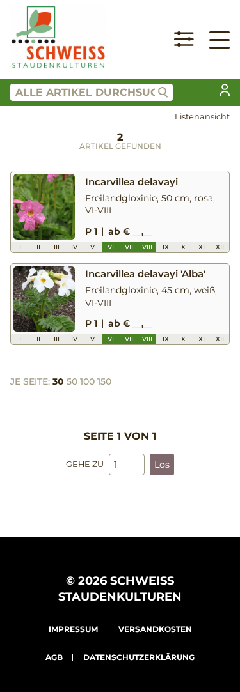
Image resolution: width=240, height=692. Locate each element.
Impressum (73, 629)
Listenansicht (202, 116)
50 (72, 381)
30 (58, 381)
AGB (54, 657)
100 (87, 381)
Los (162, 464)
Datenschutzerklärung (139, 657)
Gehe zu (85, 464)
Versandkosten (155, 629)
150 (104, 381)
